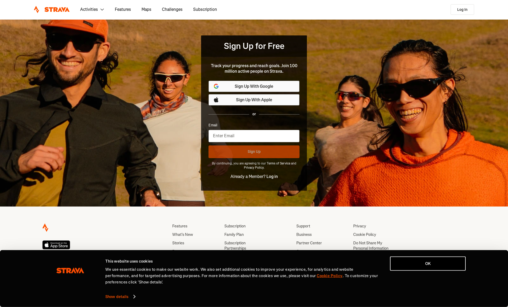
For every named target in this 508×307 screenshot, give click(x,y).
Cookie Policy (364, 234)
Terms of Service (278, 163)
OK (428, 263)
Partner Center (309, 243)
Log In (462, 9)
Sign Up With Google (254, 86)
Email (212, 125)
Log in (272, 176)
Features (123, 9)
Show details (116, 296)
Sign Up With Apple (254, 100)
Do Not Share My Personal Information (370, 245)
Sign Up (254, 151)
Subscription (205, 9)
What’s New (182, 234)
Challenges (172, 9)
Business (304, 234)
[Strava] (52, 9)
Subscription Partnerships (235, 245)
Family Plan (234, 234)
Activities (89, 9)
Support (303, 226)
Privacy (359, 226)
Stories (178, 243)
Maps (146, 9)
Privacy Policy (254, 168)
